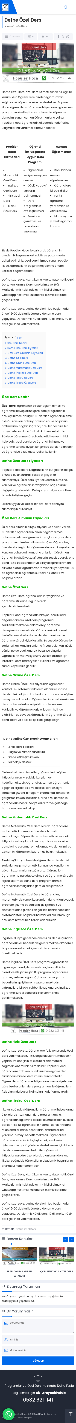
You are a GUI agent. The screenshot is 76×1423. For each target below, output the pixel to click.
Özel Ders (22, 26)
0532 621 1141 (38, 1399)
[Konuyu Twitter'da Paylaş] (63, 36)
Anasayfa (9, 26)
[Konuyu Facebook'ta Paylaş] (58, 36)
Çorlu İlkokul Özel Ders (56, 1271)
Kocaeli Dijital (25, 1417)
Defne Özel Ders (26, 1229)
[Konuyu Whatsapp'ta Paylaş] (67, 36)
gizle (19, 337)
